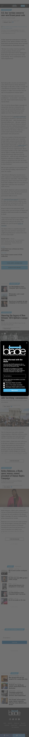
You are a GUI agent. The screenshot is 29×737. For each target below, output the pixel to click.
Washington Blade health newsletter (15, 387)
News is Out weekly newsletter (13, 385)
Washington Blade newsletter (13, 383)
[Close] (26, 342)
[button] (14, 383)
